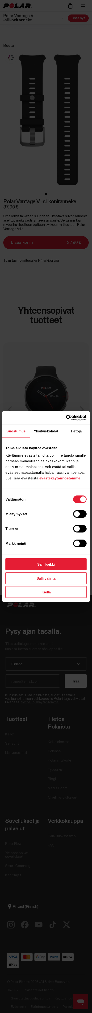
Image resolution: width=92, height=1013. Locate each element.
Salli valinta (46, 578)
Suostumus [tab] (15, 431)
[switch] (80, 514)
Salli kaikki (46, 564)
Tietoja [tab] (76, 431)
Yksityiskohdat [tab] (46, 431)
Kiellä (46, 592)
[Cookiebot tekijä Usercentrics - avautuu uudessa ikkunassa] (66, 418)
